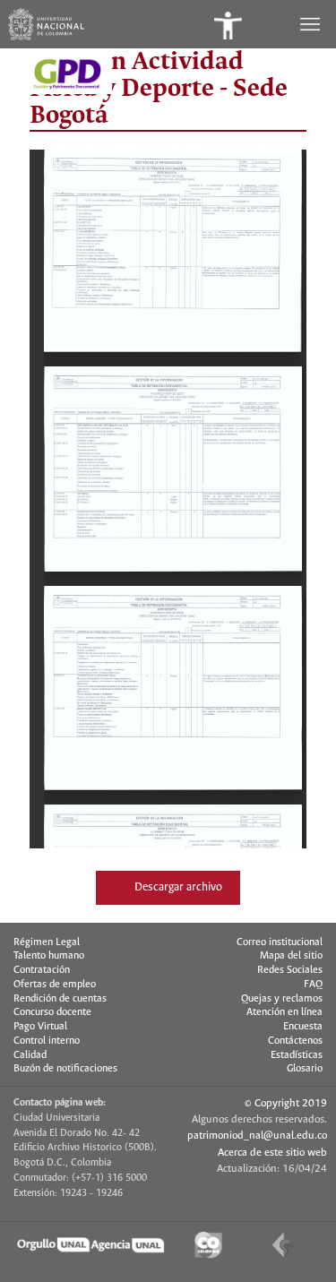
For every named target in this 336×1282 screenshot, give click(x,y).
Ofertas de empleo (54, 984)
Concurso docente (52, 1012)
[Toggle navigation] (312, 24)
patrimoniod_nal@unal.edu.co (257, 1135)
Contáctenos (295, 1041)
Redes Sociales (290, 970)
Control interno (46, 1041)
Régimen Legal (46, 942)
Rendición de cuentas (60, 999)
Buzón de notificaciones (65, 1068)
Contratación (41, 970)
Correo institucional (280, 942)
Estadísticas (297, 1055)
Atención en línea (284, 1012)
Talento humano (48, 956)
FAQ (313, 984)
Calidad (30, 1055)
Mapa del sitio (291, 956)
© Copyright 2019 (286, 1103)
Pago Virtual (40, 1026)
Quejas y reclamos (282, 999)
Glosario (305, 1068)
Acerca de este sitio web (272, 1152)
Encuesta (303, 1026)
